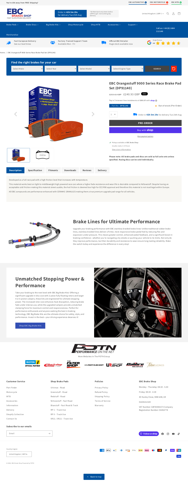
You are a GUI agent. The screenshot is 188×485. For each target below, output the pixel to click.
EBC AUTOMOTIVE (136, 2)
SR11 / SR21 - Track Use (62, 418)
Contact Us (11, 418)
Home (2, 52)
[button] (168, 13)
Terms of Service (102, 401)
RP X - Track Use (58, 414)
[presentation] (16, 114)
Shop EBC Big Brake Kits (30, 325)
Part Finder (11, 387)
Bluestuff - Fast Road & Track (64, 405)
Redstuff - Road (58, 396)
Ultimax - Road (58, 387)
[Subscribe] (49, 434)
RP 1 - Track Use (58, 410)
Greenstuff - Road (59, 392)
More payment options (145, 136)
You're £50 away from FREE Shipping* (22, 3)
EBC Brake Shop (17, 463)
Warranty (99, 405)
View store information (121, 149)
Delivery (10, 410)
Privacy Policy (101, 387)
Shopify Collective (15, 414)
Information (12, 405)
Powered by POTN (28, 463)
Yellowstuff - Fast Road (61, 401)
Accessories (11, 401)
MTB (8, 396)
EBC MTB (175, 2)
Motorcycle (11, 392)
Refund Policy (101, 392)
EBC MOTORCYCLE (157, 2)
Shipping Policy (102, 396)
